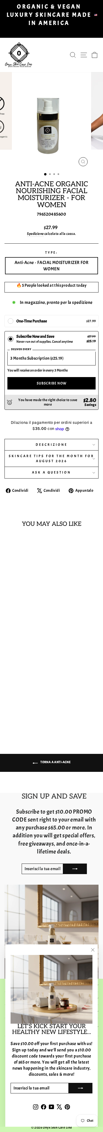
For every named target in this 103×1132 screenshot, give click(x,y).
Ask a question (51, 472)
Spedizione (35, 233)
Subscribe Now (52, 383)
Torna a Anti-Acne (55, 762)
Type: (51, 252)
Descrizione (51, 444)
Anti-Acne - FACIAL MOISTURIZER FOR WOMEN (51, 265)
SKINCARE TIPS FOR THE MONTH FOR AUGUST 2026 (51, 458)
